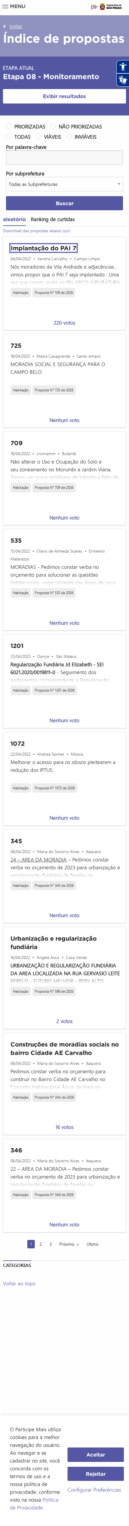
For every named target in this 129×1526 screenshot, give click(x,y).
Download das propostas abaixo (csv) (36, 230)
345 (16, 840)
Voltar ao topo (19, 1283)
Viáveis (52, 137)
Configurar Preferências (94, 1489)
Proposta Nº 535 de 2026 (54, 592)
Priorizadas (29, 126)
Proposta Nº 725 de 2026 (54, 389)
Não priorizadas (80, 126)
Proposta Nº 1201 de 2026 (54, 690)
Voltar (15, 26)
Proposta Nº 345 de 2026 (54, 885)
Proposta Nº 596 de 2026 (54, 991)
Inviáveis (86, 137)
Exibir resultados (64, 96)
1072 (17, 743)
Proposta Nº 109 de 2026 (54, 292)
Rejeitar (96, 1474)
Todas (22, 137)
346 (16, 1150)
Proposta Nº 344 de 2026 (54, 1097)
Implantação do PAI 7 (43, 248)
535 (16, 540)
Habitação (20, 292)
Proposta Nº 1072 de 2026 (55, 787)
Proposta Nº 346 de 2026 (54, 1194)
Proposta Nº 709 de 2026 (54, 487)
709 (16, 442)
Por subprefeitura (25, 173)
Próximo (66, 1244)
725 (16, 345)
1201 (16, 645)
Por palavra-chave (26, 146)
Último (92, 1244)
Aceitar (95, 1454)
